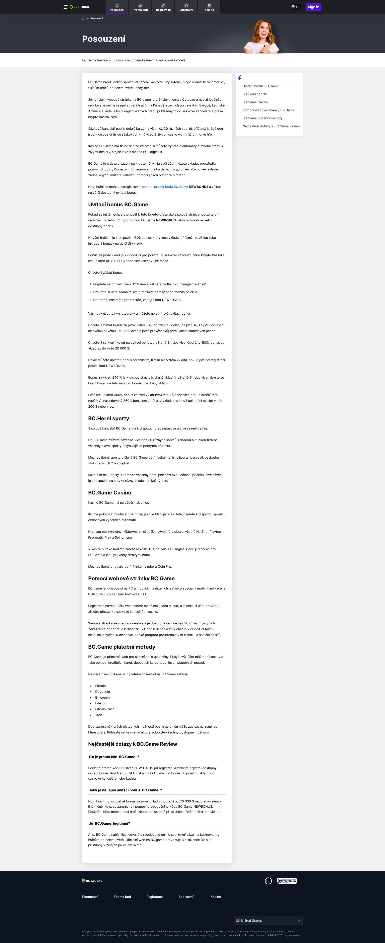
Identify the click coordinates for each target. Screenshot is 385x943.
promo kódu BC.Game (171, 187)
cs (298, 7)
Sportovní (186, 897)
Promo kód (122, 897)
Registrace (154, 897)
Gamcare (261, 935)
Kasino (216, 897)
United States (251, 921)
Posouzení (90, 897)
